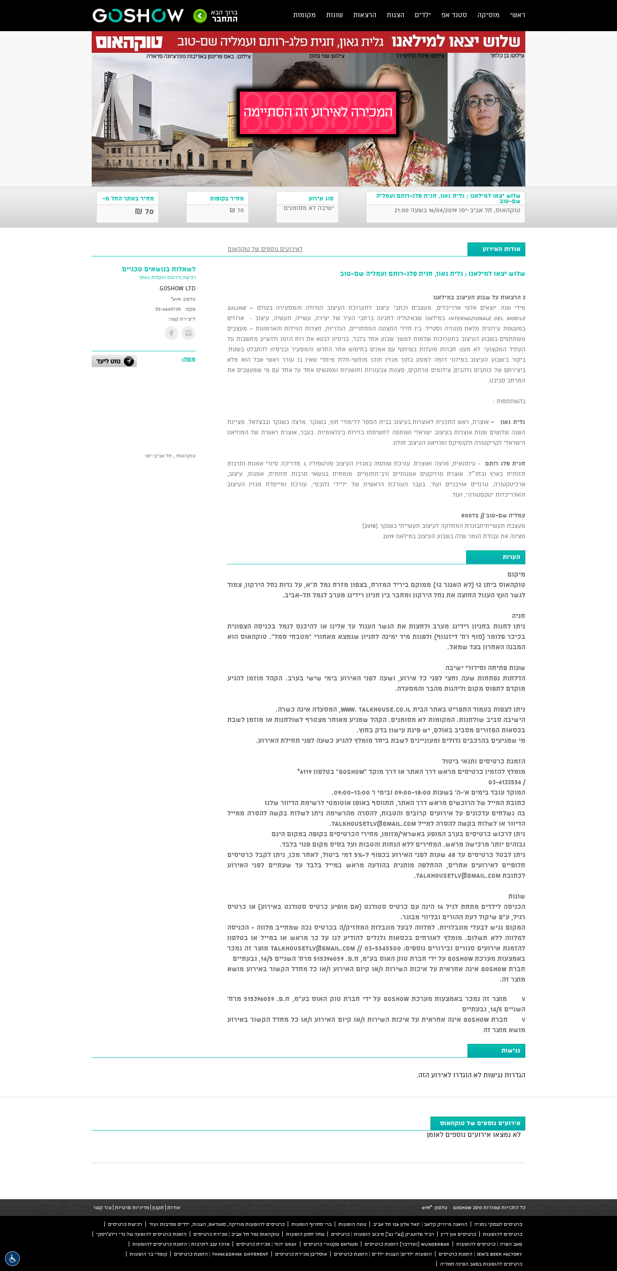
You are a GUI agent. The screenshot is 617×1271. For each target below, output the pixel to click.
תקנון (158, 1207)
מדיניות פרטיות (132, 1207)
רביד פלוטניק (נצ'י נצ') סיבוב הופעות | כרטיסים (382, 1234)
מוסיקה (488, 15)
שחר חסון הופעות (305, 1234)
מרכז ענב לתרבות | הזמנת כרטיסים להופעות (180, 1244)
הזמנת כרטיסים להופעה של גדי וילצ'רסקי (141, 1234)
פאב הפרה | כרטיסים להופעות (489, 1244)
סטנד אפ (454, 15)
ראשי (517, 15)
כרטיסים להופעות (502, 1234)
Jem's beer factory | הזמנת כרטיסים (480, 1254)
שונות (334, 15)
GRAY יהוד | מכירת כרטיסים (266, 1244)
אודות (173, 1207)
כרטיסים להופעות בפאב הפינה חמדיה (481, 1263)
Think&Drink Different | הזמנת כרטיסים (221, 1254)
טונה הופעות (352, 1224)
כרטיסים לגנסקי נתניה (498, 1224)
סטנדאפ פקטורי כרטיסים (331, 1244)
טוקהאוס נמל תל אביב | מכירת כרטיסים (236, 1234)
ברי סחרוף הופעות (311, 1224)
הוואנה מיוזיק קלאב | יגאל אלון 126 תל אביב (420, 1224)
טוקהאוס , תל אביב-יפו (170, 455)
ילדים (423, 15)
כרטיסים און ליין (458, 1234)
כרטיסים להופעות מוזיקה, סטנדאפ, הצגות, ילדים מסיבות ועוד (217, 1224)
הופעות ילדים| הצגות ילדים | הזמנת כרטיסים (383, 1254)
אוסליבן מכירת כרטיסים (301, 1254)
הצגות (395, 15)
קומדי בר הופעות (148, 1254)
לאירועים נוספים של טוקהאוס (265, 248)
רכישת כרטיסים (125, 1224)
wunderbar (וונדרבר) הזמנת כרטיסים (407, 1244)
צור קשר (102, 1207)
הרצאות (364, 15)
